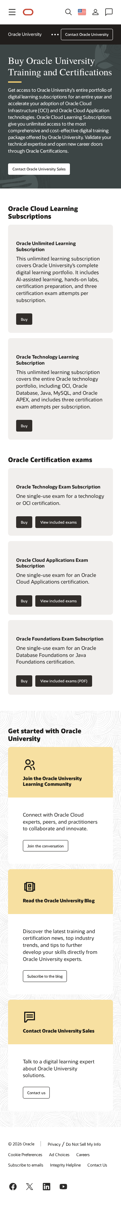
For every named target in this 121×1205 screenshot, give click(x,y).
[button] (12, 12)
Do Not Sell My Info (83, 1144)
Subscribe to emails (25, 1165)
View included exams (58, 522)
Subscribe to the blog (45, 976)
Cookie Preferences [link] (25, 1154)
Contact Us (97, 1165)
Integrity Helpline (65, 1165)
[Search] (69, 12)
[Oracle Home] (28, 12)
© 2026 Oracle (21, 1143)
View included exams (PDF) (63, 680)
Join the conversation (45, 845)
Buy (24, 319)
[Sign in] (95, 12)
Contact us (36, 1092)
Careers (83, 1154)
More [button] (59, 34)
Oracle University (25, 34)
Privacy (54, 1144)
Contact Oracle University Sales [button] (39, 168)
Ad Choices (59, 1154)
